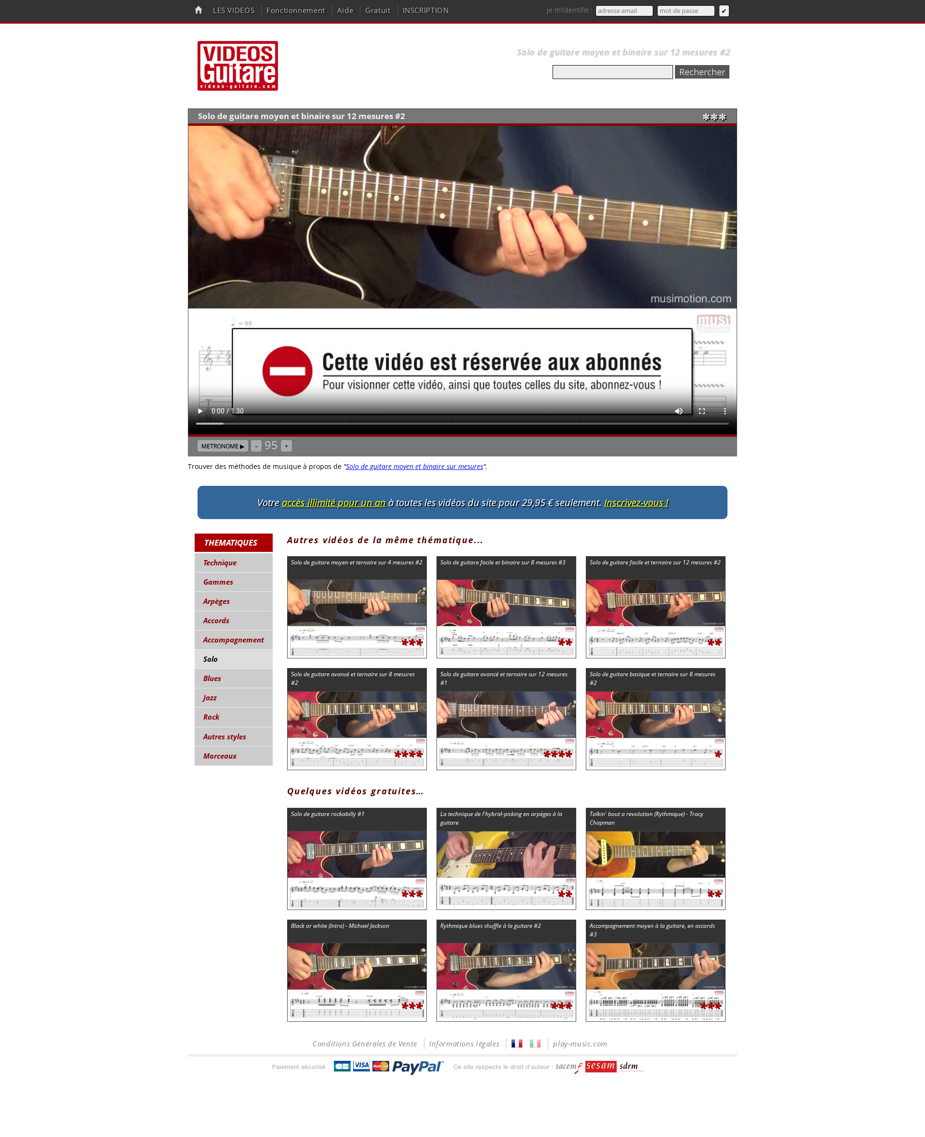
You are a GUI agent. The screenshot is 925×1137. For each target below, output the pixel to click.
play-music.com (580, 1044)
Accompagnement (233, 640)
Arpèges (216, 601)
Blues (212, 678)
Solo (210, 659)
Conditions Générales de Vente (365, 1044)
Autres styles (224, 737)
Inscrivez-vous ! (636, 502)
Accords (216, 620)
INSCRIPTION (426, 10)
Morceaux (220, 756)
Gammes (218, 582)
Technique (220, 563)
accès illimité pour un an (334, 502)
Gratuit (377, 10)
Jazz (210, 698)
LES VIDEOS (233, 10)
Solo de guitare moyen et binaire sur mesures (414, 466)
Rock (211, 717)
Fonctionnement (295, 10)
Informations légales (464, 1044)
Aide (345, 10)
